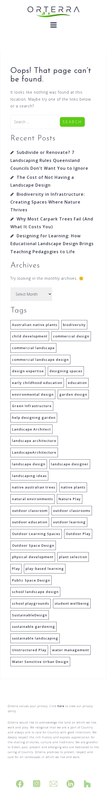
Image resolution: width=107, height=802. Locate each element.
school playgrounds (30, 603)
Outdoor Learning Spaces (36, 533)
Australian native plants (34, 324)
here (60, 706)
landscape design (28, 464)
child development (30, 336)
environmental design (33, 394)
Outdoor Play (78, 533)
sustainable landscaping (35, 638)
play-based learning (44, 568)
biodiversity (74, 324)
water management (70, 650)
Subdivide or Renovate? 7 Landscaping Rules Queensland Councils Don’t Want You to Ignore (49, 160)
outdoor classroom (30, 510)
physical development (33, 557)
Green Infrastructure (32, 405)
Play (16, 568)
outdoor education (30, 522)
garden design (73, 394)
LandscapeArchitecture (34, 452)
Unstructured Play (29, 650)
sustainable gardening (33, 626)
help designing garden (34, 417)
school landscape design (35, 591)
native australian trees (33, 487)
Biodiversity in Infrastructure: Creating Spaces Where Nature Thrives (47, 202)
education (77, 382)
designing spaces (65, 371)
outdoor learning (69, 522)
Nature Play (69, 499)
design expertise (28, 371)
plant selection (73, 557)
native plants (73, 487)
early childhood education (37, 382)
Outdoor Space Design (33, 545)
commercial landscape (33, 347)
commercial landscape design (40, 359)
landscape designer (70, 464)
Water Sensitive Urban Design (40, 661)
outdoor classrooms (71, 510)
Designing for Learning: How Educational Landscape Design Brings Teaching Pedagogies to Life (52, 244)
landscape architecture (34, 440)
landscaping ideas (29, 475)
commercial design (71, 336)
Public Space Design (31, 580)
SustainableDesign (29, 615)
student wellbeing (72, 603)
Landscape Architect (31, 429)
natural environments (32, 499)
